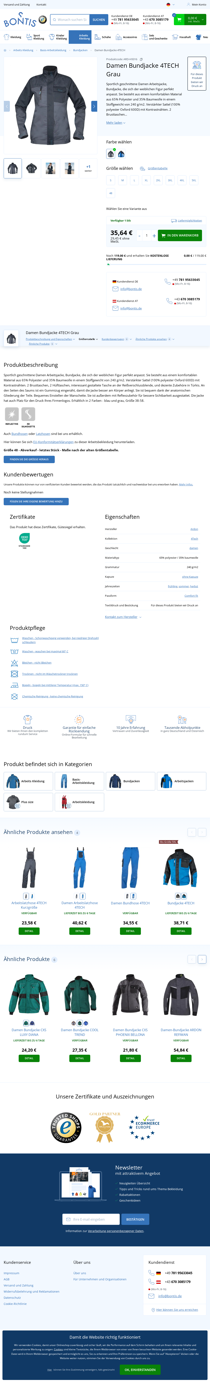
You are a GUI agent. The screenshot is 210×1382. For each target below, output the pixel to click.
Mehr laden (114, 122)
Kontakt (41, 4)
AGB (6, 1279)
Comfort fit (191, 596)
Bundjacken (80, 50)
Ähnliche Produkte (41, 344)
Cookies (58, 1349)
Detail (29, 931)
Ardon (194, 529)
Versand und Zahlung (17, 4)
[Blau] (121, 154)
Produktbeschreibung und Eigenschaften (49, 339)
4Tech (194, 538)
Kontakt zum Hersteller (121, 617)
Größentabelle (158, 168)
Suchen (99, 20)
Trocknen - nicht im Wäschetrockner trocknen (50, 674)
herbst (194, 586)
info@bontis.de (131, 289)
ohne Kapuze (190, 576)
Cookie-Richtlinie (15, 1304)
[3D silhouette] (28, 417)
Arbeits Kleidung (23, 50)
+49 (125, 19)
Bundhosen (19, 434)
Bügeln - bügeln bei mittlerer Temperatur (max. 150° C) (55, 685)
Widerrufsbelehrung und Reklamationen (31, 1291)
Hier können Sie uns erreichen (177, 1310)
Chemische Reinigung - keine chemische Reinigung (52, 696)
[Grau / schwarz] (178, 896)
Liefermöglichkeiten (190, 220)
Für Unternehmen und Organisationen (100, 1279)
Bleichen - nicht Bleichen (36, 662)
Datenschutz (12, 1298)
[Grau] (110, 154)
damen (193, 548)
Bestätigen (135, 1219)
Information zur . (105, 1231)
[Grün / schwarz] (26, 1023)
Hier (49, 1369)
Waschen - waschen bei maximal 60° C (45, 651)
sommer (184, 586)
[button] (94, 106)
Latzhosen (43, 434)
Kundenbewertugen (114, 339)
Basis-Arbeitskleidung (53, 50)
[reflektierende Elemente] (12, 417)
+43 (156, 19)
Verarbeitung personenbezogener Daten (116, 1231)
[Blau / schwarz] (184, 896)
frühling (172, 586)
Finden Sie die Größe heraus (29, 459)
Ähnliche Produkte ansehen (153, 339)
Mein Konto (199, 4)
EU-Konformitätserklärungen (53, 442)
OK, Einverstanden (140, 1370)
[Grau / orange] (73, 1023)
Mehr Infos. (186, 484)
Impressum (11, 1273)
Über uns (79, 1273)
